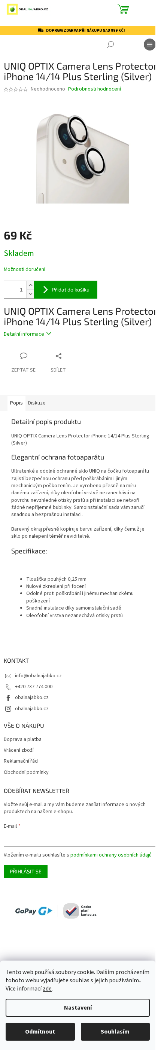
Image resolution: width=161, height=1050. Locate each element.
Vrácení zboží (19, 750)
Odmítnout (40, 1032)
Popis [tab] (16, 403)
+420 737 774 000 (33, 686)
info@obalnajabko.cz (38, 676)
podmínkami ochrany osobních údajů (111, 855)
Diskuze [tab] (37, 403)
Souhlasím (115, 1032)
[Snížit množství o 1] (30, 294)
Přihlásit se (26, 871)
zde (47, 989)
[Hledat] (110, 44)
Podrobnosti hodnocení (94, 89)
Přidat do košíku (70, 289)
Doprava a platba (23, 739)
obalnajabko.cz (32, 697)
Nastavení (78, 1008)
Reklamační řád (21, 761)
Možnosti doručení (24, 269)
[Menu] (149, 44)
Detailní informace (24, 334)
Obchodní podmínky (26, 772)
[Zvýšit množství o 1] (30, 285)
